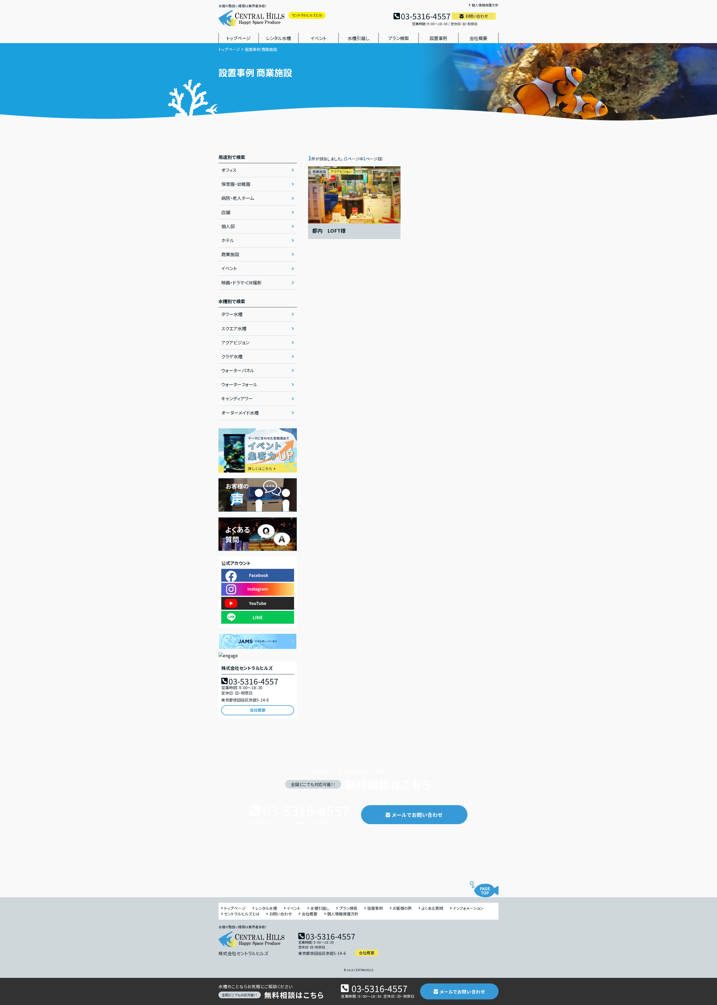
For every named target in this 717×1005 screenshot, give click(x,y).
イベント (318, 38)
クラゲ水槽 (232, 356)
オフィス (228, 170)
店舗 (225, 212)
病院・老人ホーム (237, 198)
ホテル (227, 240)
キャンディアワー (237, 398)
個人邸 (228, 226)
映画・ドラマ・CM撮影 (241, 282)
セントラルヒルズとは (307, 15)
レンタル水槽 (278, 38)
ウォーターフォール (239, 384)
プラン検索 (398, 38)
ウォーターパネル (237, 370)
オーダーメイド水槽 (240, 412)
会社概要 (478, 38)
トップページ (238, 38)
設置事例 (438, 38)
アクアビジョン (235, 342)
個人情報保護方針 (485, 5)
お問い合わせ (476, 16)
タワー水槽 (232, 314)
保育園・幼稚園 (235, 184)
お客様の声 (402, 908)
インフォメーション (468, 908)
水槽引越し (358, 38)
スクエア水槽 (233, 328)
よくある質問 (432, 908)
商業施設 (230, 254)
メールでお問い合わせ (417, 814)
